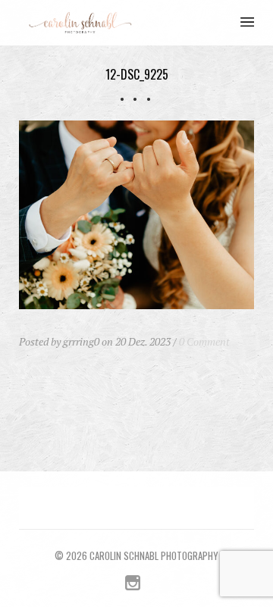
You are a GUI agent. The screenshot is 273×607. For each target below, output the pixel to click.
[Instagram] (132, 586)
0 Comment (204, 341)
